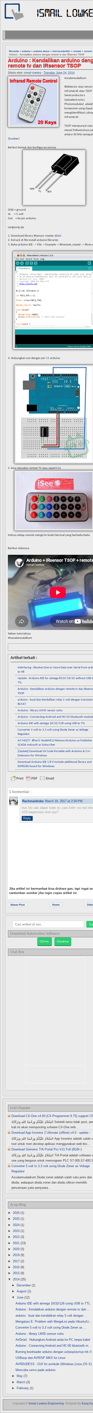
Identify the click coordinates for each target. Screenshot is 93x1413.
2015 (16, 1273)
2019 (16, 1255)
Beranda (14, 51)
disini (58, 235)
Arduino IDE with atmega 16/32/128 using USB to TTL (51, 723)
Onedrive (63, 941)
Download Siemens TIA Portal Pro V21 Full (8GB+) (46, 1149)
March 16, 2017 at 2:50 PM (64, 801)
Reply (27, 818)
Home (56, 904)
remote (77, 51)
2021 (16, 1243)
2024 (16, 1225)
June (20, 1297)
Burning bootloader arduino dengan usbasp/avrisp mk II (54, 1352)
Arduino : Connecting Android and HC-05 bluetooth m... (53, 1345)
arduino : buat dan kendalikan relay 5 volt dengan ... (51, 1315)
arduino (26, 51)
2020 (16, 1249)
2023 (16, 1231)
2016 (16, 1267)
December (24, 1285)
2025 (16, 1219)
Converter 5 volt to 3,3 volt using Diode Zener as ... (51, 1327)
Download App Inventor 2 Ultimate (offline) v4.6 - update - (50, 1132)
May (20, 1376)
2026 (16, 1213)
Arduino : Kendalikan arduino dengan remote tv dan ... (53, 1309)
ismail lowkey (32, 72)
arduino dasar (41, 51)
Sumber (14, 138)
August (21, 1291)
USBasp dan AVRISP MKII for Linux (41, 1358)
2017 (16, 1261)
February (23, 1388)
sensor (88, 51)
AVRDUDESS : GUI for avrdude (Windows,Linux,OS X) (54, 1364)
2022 (16, 1237)
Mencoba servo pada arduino (35, 1370)
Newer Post (17, 904)
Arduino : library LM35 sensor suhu (40, 710)
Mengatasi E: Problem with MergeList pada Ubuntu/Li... (54, 1321)
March (21, 1382)
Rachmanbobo (33, 801)
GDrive (45, 941)
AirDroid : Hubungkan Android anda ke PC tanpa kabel (53, 1339)
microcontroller (61, 51)
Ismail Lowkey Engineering (46, 1403)
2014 (16, 1279)
